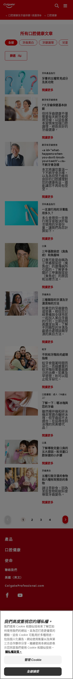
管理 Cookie (32, 659)
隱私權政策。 (13, 652)
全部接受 (33, 671)
